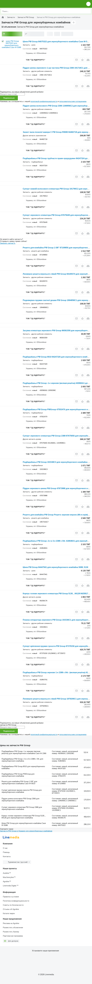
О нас (5, 848)
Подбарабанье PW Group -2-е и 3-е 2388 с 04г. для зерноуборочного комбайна (22, 760)
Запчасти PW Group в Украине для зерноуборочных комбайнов (26, 831)
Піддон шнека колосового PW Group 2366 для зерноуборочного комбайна (20, 800)
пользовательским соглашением (72, 101)
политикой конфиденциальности (44, 101)
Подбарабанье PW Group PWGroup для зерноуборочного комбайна (18, 775)
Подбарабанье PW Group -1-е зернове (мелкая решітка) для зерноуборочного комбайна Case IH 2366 (24, 752)
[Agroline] (2, 17)
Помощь (6, 852)
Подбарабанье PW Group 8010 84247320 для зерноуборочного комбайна (57, 357)
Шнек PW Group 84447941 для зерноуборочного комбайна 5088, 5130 (55, 567)
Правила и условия (11, 897)
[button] (88, 4)
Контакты (7, 856)
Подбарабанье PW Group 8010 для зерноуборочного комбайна (23, 767)
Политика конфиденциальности (16, 901)
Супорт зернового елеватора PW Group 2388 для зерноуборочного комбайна (22, 808)
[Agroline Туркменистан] (15, 4)
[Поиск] (88, 11)
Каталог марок (9, 913)
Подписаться (8, 98)
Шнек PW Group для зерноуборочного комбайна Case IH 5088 (24, 824)
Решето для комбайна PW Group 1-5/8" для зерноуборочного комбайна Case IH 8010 (19, 782)
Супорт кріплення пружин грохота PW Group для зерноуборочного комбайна (22, 791)
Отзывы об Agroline (11, 909)
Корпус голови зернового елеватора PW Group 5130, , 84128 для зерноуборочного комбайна (24, 817)
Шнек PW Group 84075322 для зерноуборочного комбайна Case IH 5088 (56, 42)
